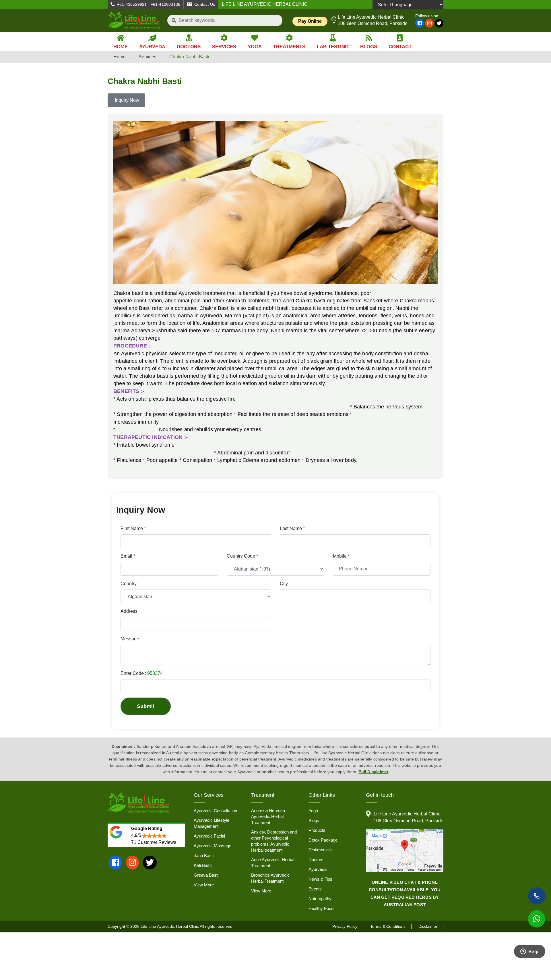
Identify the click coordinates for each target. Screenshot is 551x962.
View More (204, 884)
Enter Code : (142, 673)
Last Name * (292, 528)
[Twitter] (439, 23)
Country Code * (242, 556)
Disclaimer (427, 926)
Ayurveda (318, 869)
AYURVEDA (152, 46)
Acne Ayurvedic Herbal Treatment (272, 862)
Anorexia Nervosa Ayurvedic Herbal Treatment (268, 816)
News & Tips (320, 879)
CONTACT (400, 46)
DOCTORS (189, 46)
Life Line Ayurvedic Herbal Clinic (170, 926)
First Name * (133, 528)
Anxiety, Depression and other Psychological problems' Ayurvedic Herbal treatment (274, 840)
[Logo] (134, 20)
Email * (128, 556)
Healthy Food (321, 908)
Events (315, 888)
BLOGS (368, 46)
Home (119, 56)
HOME (120, 46)
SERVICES (224, 46)
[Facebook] (419, 23)
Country (129, 583)
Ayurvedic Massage (212, 845)
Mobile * (341, 556)
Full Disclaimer (373, 771)
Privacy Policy (344, 926)
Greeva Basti (206, 875)
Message (130, 638)
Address (129, 611)
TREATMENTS (289, 46)
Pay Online (310, 21)
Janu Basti (204, 855)
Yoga (313, 810)
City (284, 583)
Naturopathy (320, 898)
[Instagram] (429, 23)
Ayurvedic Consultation (215, 810)
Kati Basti (203, 865)
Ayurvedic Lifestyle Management (211, 823)
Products (317, 830)
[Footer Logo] (139, 803)
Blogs (314, 820)
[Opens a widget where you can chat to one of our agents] (529, 952)
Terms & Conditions (388, 926)
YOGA (255, 46)
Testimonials (320, 849)
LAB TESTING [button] (333, 46)
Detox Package (323, 840)
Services (147, 56)
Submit (145, 706)
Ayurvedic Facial (209, 836)
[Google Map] (404, 850)
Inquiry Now (126, 100)
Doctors (316, 859)
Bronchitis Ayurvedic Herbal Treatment (270, 878)
